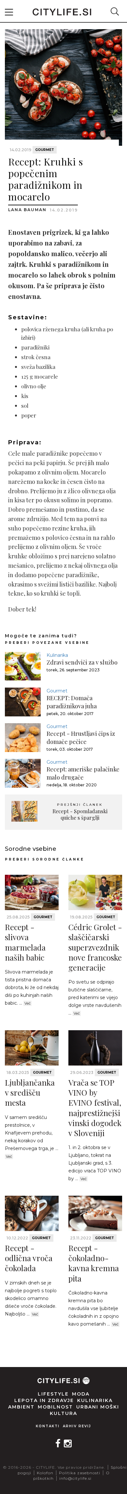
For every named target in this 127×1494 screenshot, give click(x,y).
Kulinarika (57, 655)
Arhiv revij (77, 1426)
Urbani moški (97, 1407)
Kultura (63, 1413)
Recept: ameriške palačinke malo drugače (83, 773)
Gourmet (44, 150)
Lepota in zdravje (44, 1400)
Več (27, 1003)
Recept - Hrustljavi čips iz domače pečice (81, 738)
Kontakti (48, 1426)
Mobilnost (55, 1407)
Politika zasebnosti (79, 1472)
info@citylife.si (75, 1478)
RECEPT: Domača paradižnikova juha (72, 702)
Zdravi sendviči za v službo (82, 662)
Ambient (21, 1407)
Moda (81, 1394)
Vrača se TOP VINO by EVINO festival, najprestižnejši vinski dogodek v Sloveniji (94, 1107)
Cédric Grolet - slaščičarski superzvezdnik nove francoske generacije (95, 947)
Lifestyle (53, 1394)
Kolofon (45, 1472)
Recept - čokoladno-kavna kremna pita (93, 1263)
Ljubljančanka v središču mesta (30, 1092)
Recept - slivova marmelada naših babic (25, 942)
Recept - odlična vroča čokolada (28, 1258)
